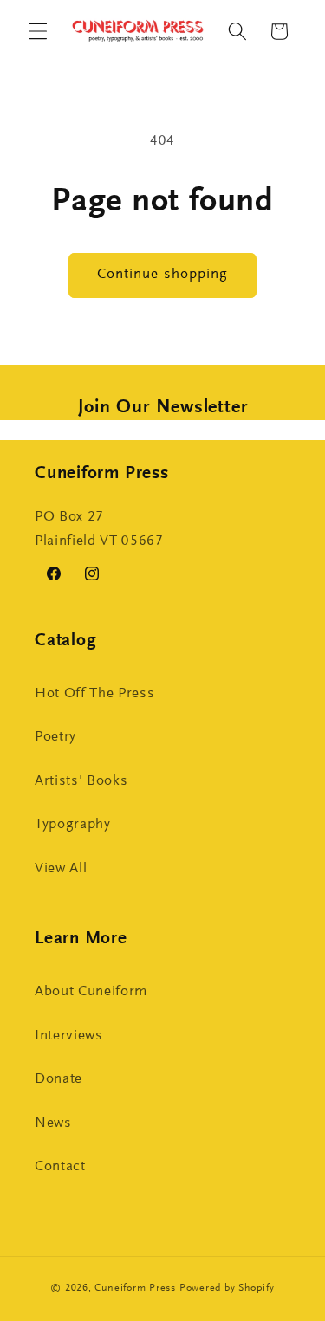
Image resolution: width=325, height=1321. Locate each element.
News (53, 1123)
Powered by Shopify (227, 1288)
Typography (73, 825)
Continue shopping (163, 275)
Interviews (69, 1036)
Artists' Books (81, 781)
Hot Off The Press (94, 694)
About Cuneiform (91, 992)
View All (61, 869)
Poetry (55, 737)
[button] (38, 31)
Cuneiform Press (135, 1288)
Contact (60, 1167)
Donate (58, 1079)
